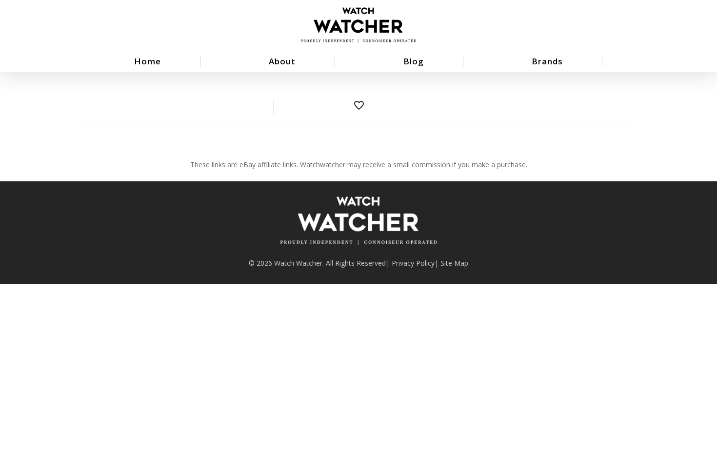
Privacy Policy (413, 263)
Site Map (454, 263)
